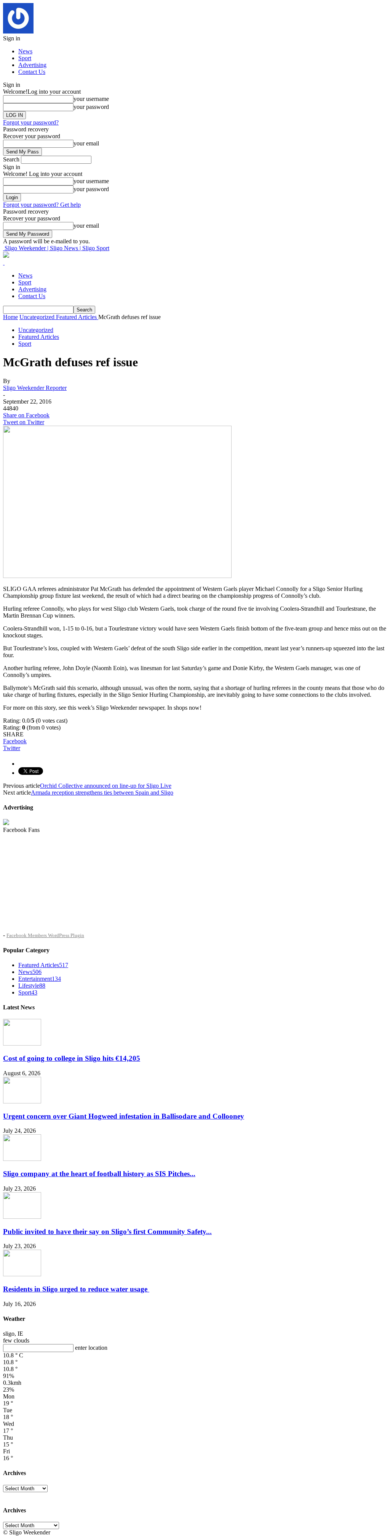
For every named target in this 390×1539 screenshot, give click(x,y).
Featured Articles (38, 337)
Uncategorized (35, 330)
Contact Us (31, 72)
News (25, 51)
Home (10, 317)
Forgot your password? (31, 122)
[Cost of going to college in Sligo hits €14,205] (22, 1043)
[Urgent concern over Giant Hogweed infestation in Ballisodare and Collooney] (22, 1101)
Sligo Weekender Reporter (35, 388)
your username (91, 99)
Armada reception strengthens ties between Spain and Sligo (102, 792)
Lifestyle (31, 985)
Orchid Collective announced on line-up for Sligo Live (105, 785)
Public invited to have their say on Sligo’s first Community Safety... (107, 1232)
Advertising (32, 65)
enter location (91, 1347)
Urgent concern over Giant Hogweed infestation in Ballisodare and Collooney (123, 1116)
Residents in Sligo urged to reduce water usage (76, 1289)
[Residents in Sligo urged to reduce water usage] (22, 1274)
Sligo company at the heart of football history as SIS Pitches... (99, 1174)
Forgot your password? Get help (42, 204)
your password (91, 107)
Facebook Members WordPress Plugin (45, 935)
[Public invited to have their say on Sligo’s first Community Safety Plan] (22, 1216)
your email (86, 143)
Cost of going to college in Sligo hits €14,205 (71, 1058)
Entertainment (39, 978)
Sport (24, 58)
